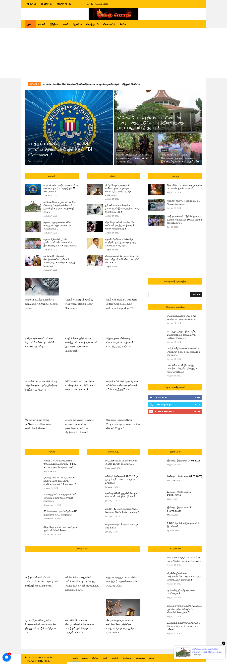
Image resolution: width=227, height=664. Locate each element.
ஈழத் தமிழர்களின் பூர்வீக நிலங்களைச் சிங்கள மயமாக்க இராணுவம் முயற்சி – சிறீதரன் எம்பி (60, 242)
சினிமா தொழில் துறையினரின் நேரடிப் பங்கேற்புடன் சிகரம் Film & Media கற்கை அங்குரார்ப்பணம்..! (60, 463)
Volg (197, 404)
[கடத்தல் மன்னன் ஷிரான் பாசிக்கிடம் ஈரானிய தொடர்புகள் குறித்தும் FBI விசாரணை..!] (69, 127)
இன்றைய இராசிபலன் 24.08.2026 (183, 460)
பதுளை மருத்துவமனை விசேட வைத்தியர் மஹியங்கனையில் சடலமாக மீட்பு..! (58, 225)
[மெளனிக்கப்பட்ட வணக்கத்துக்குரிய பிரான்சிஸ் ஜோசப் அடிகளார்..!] (156, 189)
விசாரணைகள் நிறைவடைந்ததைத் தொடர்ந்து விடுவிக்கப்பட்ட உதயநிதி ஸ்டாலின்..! (122, 259)
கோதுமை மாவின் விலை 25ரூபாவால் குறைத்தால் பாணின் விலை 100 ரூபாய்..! (123, 424)
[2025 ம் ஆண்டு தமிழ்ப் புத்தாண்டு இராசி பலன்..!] (156, 527)
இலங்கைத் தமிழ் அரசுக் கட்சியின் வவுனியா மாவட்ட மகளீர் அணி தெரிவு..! (39, 424)
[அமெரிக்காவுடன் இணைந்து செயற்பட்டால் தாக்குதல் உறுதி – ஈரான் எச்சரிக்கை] (156, 369)
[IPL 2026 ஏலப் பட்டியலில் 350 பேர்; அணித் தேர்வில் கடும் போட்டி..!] (95, 464)
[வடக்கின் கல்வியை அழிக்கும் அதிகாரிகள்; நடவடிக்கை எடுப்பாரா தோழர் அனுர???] (123, 286)
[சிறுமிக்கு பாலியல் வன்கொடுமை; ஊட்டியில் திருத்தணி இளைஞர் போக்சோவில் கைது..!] (95, 226)
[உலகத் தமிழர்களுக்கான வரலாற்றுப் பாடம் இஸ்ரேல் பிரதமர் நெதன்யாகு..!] (156, 561)
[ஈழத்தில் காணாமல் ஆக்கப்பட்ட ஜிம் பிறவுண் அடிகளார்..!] (156, 205)
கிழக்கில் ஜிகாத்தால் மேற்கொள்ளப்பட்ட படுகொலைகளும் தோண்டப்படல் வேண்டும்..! (184, 576)
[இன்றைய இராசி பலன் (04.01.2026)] (156, 480)
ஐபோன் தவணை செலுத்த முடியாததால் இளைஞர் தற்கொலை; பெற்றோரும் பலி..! (122, 208)
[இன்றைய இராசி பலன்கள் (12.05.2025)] (156, 511)
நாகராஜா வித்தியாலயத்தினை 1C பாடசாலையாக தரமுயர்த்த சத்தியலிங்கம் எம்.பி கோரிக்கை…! (60, 480)
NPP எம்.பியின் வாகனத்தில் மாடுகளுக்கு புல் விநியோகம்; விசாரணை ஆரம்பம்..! (80, 385)
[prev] (192, 84)
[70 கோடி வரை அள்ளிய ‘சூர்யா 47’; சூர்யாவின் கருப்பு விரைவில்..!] (33, 515)
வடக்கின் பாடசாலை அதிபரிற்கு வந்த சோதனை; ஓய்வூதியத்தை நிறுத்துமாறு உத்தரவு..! (41, 385)
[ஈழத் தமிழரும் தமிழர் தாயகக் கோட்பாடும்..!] (156, 594)
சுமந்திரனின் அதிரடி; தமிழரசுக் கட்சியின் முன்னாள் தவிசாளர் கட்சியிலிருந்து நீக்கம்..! (122, 385)
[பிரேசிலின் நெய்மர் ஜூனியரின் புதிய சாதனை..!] (95, 528)
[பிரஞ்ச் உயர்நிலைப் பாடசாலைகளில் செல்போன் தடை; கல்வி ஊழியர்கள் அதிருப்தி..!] (156, 352)
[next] (197, 84)
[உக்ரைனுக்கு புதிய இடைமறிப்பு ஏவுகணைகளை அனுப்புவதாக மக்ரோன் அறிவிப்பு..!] (156, 335)
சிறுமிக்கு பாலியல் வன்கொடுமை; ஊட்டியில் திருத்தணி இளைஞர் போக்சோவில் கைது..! (121, 225)
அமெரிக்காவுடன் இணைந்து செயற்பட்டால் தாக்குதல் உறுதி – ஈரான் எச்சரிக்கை (182, 368)
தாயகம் (120, 150)
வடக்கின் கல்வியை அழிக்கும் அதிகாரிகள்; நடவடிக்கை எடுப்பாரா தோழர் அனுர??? (121, 303)
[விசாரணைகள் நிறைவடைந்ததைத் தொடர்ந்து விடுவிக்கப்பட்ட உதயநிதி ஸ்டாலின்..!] (95, 260)
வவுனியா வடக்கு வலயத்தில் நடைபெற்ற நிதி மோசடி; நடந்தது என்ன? (41, 303)
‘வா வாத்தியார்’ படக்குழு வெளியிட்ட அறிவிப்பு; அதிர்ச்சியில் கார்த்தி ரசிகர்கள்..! (61, 497)
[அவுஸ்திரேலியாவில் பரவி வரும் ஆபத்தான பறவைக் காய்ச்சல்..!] (156, 320)
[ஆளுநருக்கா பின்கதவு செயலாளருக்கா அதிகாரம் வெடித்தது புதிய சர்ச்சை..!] (123, 325)
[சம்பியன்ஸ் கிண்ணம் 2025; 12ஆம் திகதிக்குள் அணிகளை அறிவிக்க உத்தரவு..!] (95, 480)
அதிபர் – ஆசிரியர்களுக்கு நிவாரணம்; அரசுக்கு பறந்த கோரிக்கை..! (79, 303)
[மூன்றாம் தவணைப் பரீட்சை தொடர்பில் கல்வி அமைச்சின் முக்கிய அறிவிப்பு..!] (42, 325)
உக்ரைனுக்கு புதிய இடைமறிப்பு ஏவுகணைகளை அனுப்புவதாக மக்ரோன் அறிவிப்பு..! (181, 334)
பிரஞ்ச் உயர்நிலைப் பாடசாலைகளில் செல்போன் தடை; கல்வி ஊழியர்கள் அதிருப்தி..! (183, 351)
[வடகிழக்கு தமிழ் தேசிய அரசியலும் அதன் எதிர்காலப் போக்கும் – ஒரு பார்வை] (156, 627)
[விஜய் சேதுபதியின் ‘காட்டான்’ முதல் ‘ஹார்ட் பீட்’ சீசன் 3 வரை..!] (33, 531)
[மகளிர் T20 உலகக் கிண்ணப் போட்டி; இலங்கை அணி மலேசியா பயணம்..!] (95, 513)
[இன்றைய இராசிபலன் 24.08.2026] (156, 464)
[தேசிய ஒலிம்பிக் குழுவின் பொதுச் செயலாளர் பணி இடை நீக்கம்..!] (95, 497)
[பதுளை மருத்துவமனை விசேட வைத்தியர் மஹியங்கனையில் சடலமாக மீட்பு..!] (136, 149)
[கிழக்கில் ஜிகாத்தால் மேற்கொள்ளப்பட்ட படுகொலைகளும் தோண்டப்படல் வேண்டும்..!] (156, 577)
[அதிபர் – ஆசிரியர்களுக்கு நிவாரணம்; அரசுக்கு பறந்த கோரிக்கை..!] (82, 286)
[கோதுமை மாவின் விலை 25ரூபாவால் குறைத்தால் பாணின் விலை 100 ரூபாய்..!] (123, 407)
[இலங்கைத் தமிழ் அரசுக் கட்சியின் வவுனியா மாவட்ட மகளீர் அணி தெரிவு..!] (42, 407)
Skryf (197, 411)
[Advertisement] (113, 53)
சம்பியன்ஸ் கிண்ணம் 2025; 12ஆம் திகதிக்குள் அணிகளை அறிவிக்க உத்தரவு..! (122, 479)
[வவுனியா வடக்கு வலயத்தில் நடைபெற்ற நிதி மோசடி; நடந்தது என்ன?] (42, 286)
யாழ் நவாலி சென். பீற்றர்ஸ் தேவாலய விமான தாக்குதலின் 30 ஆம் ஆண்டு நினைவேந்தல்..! (184, 219)
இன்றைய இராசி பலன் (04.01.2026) (184, 476)
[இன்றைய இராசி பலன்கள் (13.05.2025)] (156, 496)
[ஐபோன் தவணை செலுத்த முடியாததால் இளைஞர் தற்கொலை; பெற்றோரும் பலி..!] (95, 209)
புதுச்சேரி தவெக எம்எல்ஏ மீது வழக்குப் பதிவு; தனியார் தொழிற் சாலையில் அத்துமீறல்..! (120, 242)
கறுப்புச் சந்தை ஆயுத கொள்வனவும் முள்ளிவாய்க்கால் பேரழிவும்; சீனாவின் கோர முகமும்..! (184, 609)
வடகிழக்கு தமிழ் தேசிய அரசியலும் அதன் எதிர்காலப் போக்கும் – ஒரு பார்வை (183, 626)
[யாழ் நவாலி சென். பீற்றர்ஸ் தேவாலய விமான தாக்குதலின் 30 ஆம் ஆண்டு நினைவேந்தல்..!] (156, 220)
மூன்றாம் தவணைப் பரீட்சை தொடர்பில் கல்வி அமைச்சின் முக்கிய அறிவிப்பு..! (40, 342)
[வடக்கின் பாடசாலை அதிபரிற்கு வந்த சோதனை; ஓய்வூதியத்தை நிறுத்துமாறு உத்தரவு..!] (42, 368)
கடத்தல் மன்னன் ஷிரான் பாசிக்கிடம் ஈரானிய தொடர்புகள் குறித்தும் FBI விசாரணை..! (89, 84)
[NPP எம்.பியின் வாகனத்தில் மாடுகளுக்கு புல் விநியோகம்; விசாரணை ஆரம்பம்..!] (82, 368)
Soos (197, 397)
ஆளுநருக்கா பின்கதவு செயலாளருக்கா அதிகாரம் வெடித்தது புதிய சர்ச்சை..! (119, 342)
